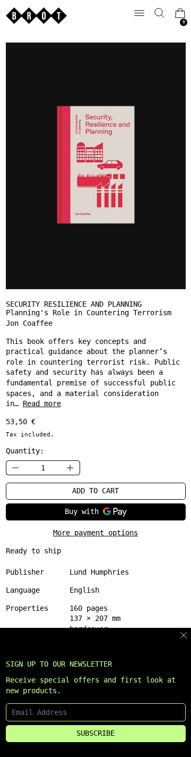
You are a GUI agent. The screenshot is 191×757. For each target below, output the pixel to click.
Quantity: (25, 451)
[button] (159, 13)
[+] (70, 468)
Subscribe (95, 733)
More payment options (95, 532)
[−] (15, 468)
